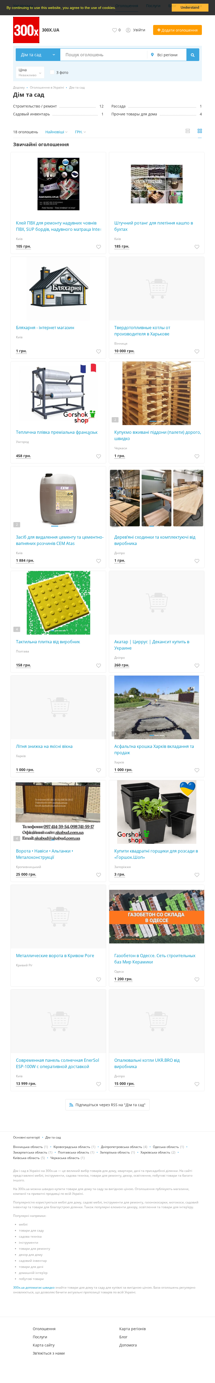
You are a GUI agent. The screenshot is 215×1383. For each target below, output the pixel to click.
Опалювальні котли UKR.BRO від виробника (147, 1063)
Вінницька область (28, 1147)
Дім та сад (53, 1137)
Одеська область (166, 1147)
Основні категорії (26, 1137)
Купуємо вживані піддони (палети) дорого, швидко (157, 435)
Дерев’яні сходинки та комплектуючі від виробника (154, 540)
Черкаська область (64, 1158)
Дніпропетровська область (121, 1147)
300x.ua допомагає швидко (34, 1287)
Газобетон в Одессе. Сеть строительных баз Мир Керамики (154, 959)
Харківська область (155, 1152)
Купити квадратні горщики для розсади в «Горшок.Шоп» (156, 854)
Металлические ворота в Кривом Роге (55, 955)
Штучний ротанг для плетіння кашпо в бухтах (153, 226)
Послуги (40, 1336)
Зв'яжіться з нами (49, 1353)
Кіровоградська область (71, 1147)
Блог (123, 1336)
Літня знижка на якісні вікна (44, 746)
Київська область (26, 1158)
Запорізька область (115, 1152)
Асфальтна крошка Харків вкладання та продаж (154, 749)
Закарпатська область (30, 1152)
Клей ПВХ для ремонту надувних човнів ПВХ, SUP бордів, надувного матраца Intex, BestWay (59, 226)
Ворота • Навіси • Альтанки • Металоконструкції (44, 854)
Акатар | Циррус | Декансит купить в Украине (151, 645)
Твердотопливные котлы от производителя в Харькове (142, 331)
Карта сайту (44, 1345)
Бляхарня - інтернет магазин (45, 327)
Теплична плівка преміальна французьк (57, 432)
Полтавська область (73, 1152)
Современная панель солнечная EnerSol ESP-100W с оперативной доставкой (57, 1063)
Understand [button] (190, 7)
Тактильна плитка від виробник (48, 642)
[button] (118, 8)
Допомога (128, 1345)
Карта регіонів (132, 1328)
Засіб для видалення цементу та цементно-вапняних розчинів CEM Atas (60, 540)
